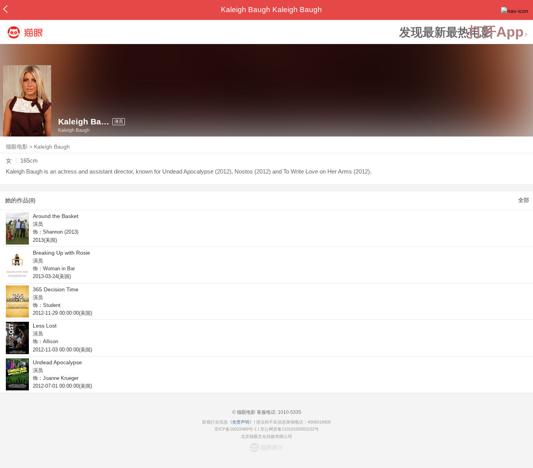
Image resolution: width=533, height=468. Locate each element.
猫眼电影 (17, 147)
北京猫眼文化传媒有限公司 (266, 436)
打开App (496, 32)
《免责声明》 (241, 422)
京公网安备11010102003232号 (289, 429)
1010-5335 (289, 412)
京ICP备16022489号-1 (235, 429)
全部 (523, 200)
